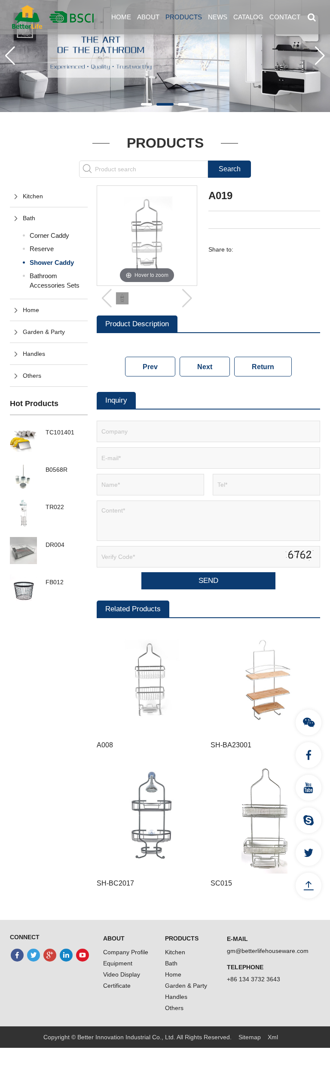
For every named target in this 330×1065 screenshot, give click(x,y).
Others (32, 375)
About (148, 17)
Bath (29, 218)
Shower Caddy (52, 262)
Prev (150, 366)
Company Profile (125, 952)
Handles (34, 353)
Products (183, 17)
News (217, 17)
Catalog (248, 17)
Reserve (42, 248)
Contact (284, 17)
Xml (273, 1037)
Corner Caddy (49, 235)
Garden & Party (44, 331)
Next (204, 366)
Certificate (117, 985)
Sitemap (249, 1037)
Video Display (121, 974)
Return (263, 366)
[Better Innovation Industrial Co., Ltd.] (53, 16)
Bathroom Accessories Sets (54, 280)
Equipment (117, 963)
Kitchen (33, 196)
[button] (146, 104)
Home (121, 17)
